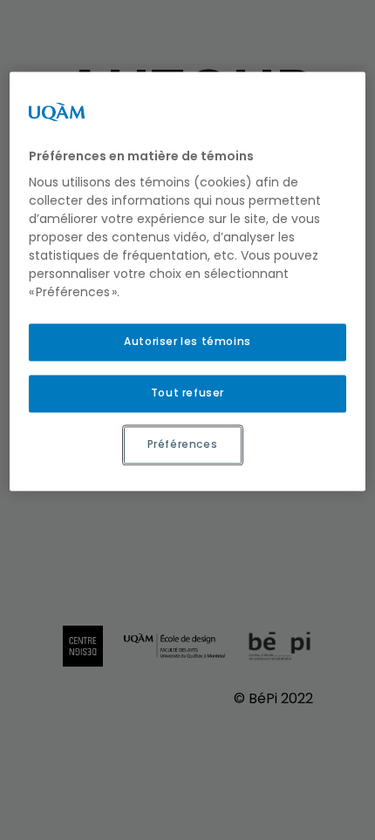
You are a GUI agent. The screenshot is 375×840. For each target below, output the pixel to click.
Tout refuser (187, 392)
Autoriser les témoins (187, 342)
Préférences (182, 444)
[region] (188, 281)
